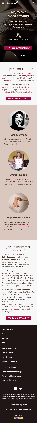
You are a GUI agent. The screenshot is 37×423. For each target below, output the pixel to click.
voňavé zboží (13, 254)
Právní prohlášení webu (11, 376)
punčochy (5, 78)
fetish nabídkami (26, 73)
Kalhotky (10, 396)
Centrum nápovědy (9, 334)
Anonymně (18, 27)
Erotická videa (7, 353)
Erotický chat (7, 357)
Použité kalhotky (18, 21)
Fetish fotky (10, 24)
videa (21, 24)
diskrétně (29, 92)
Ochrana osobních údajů (12, 372)
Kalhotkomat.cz (24, 409)
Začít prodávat (18, 55)
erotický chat (11, 80)
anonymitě (13, 144)
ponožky (30, 76)
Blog (3, 342)
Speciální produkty (9, 361)
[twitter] (21, 388)
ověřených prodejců (19, 182)
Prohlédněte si (15, 309)
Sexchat (29, 24)
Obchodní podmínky (10, 367)
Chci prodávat (7, 329)
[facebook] (16, 388)
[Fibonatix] (18, 418)
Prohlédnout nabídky (18, 48)
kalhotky (23, 76)
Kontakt (5, 338)
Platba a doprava (9, 380)
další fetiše (31, 396)
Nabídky (5, 276)
